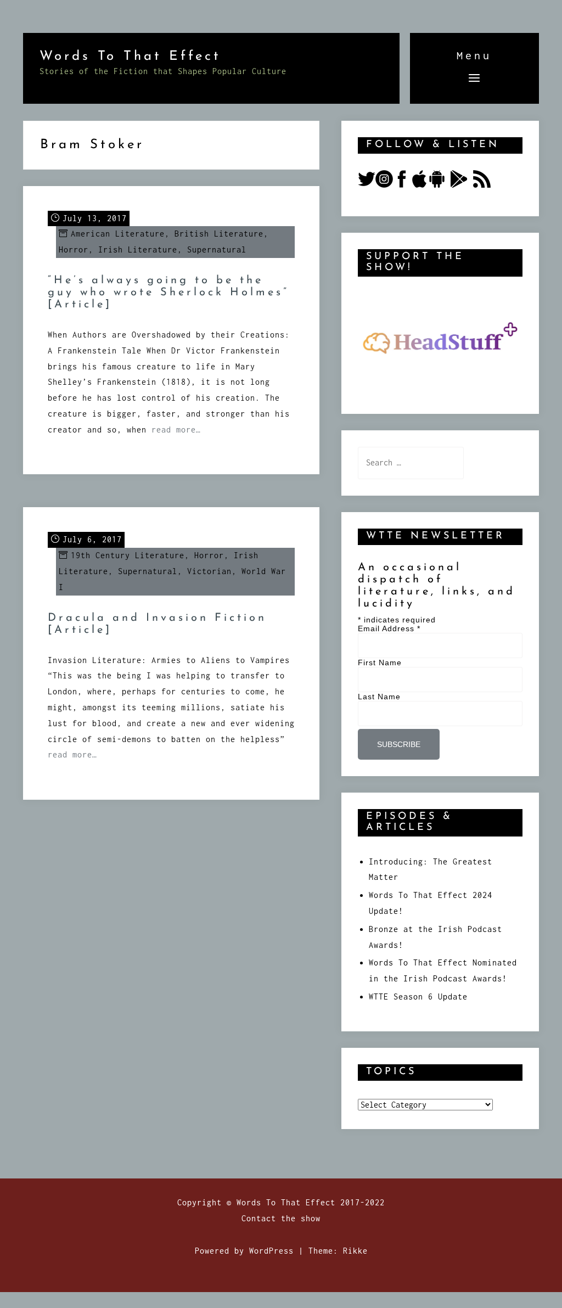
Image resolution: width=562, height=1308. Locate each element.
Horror (73, 249)
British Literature (219, 233)
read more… (176, 429)
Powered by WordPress (244, 1250)
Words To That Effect (130, 56)
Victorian (209, 571)
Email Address (389, 628)
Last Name (379, 696)
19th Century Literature (127, 555)
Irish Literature (137, 249)
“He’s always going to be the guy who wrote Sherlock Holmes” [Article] (168, 292)
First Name (380, 662)
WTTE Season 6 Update (418, 996)
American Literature (118, 233)
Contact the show (281, 1218)
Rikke (355, 1250)
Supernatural (216, 249)
